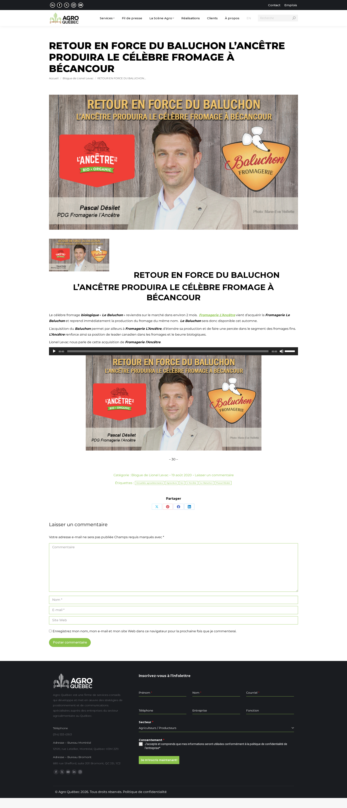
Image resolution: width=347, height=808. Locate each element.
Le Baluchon (206, 483)
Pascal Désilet (223, 483)
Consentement (151, 740)
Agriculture (171, 483)
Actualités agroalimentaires (149, 483)
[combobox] (216, 728)
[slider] (290, 350)
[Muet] (282, 351)
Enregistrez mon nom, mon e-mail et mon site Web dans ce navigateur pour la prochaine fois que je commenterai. (144, 631)
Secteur (146, 722)
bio (182, 483)
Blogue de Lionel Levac (149, 475)
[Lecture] (54, 351)
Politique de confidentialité (145, 792)
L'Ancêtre (192, 483)
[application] (173, 351)
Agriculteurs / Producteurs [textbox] (157, 728)
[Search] (294, 18)
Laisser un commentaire (214, 475)
